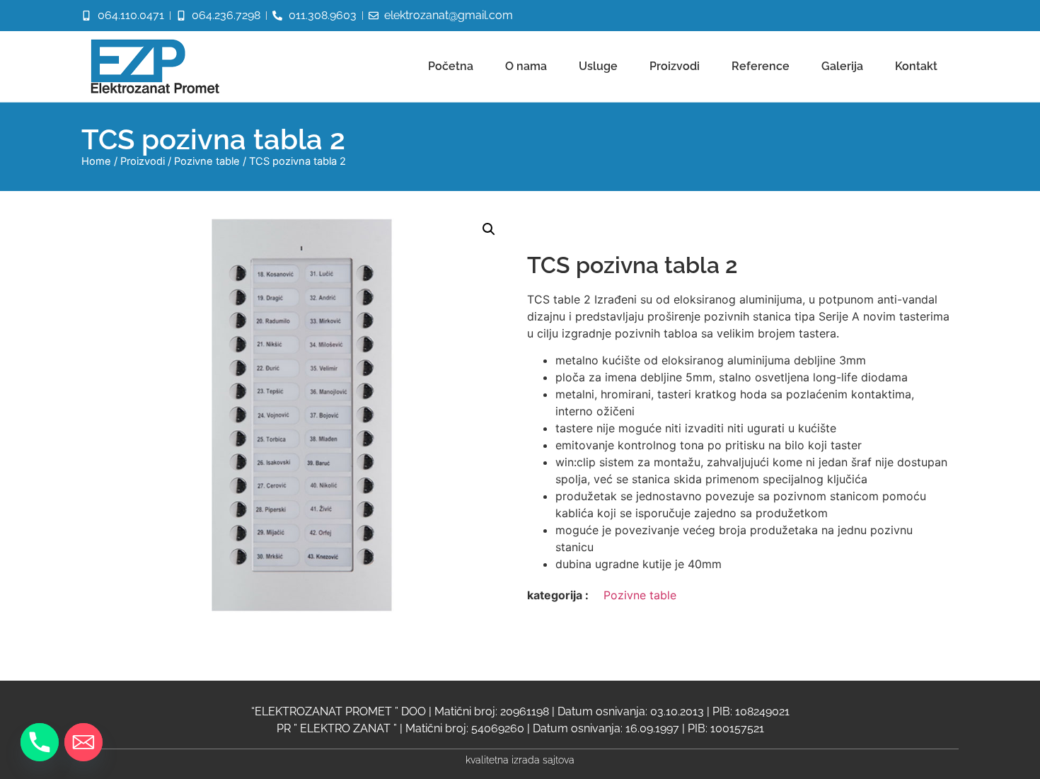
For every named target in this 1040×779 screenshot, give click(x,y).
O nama (526, 66)
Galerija (842, 66)
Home (96, 161)
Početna (450, 66)
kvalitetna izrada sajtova (520, 760)
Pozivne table (207, 161)
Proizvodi (674, 66)
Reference (761, 66)
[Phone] (40, 742)
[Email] (83, 742)
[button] (489, 229)
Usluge (598, 66)
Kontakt (916, 66)
